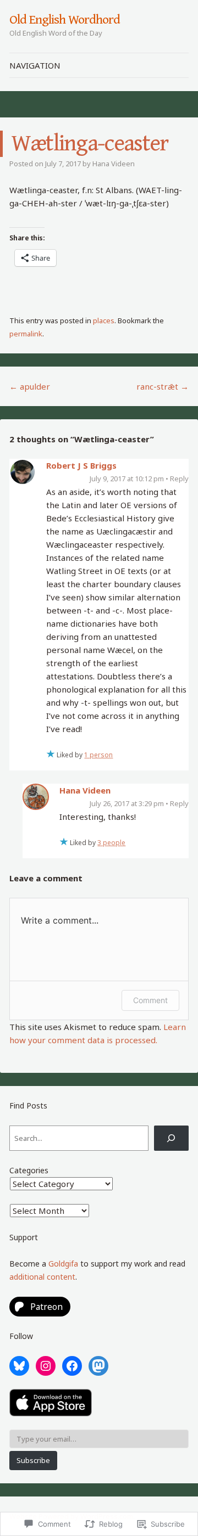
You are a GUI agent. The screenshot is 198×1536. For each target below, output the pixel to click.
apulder (29, 386)
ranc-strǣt (162, 386)
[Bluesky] (19, 1366)
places (103, 320)
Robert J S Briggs (81, 465)
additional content (42, 1276)
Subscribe (33, 1460)
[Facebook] (72, 1366)
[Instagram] (46, 1366)
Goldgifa (63, 1263)
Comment (150, 1000)
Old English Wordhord (64, 19)
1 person (98, 754)
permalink (25, 334)
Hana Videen (113, 163)
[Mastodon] (98, 1366)
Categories (28, 1170)
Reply (179, 478)
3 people (111, 842)
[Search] (171, 1138)
